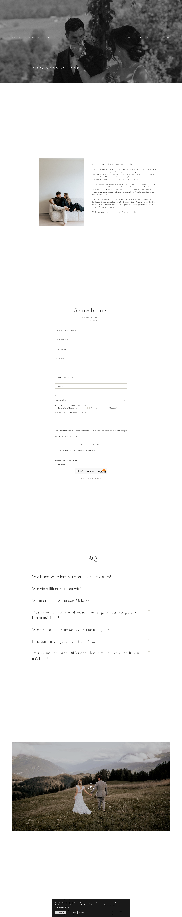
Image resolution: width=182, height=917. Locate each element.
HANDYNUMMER (61, 349)
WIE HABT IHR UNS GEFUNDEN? (66, 460)
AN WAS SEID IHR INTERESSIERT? (66, 396)
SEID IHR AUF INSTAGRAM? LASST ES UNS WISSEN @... (74, 368)
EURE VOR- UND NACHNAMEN (65, 330)
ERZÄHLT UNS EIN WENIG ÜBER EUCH (68, 436)
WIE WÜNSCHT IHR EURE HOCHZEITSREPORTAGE (72, 405)
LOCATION (59, 387)
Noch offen (113, 408)
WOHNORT (59, 358)
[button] (33, 38)
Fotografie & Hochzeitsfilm (69, 408)
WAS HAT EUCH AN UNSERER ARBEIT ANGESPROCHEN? (74, 451)
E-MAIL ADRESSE (61, 340)
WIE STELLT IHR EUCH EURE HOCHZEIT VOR (70, 412)
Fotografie (94, 408)
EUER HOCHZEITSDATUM (64, 377)
